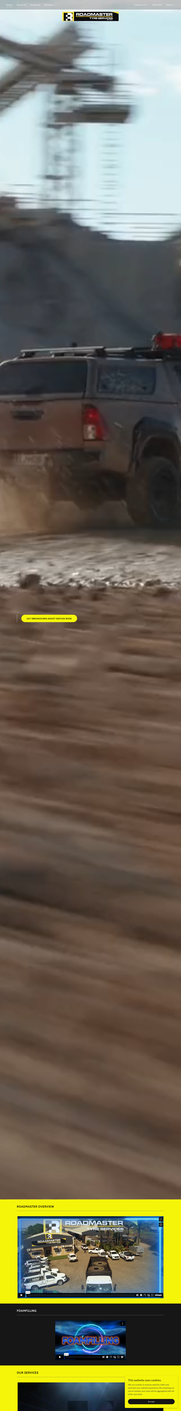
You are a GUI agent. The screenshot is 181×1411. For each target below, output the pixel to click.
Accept (151, 1401)
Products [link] (35, 4)
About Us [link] (22, 4)
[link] (90, 4)
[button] (50, 4)
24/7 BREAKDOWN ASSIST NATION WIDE (49, 618)
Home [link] (9, 4)
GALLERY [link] (157, 4)
